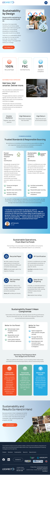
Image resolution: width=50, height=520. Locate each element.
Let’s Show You (8, 47)
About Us (25, 452)
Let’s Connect (10, 425)
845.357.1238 (20, 470)
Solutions (10, 452)
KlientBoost (45, 471)
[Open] (46, 2)
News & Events (32, 452)
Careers (4, 452)
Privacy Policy (34, 467)
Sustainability (18, 452)
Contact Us (18, 459)
